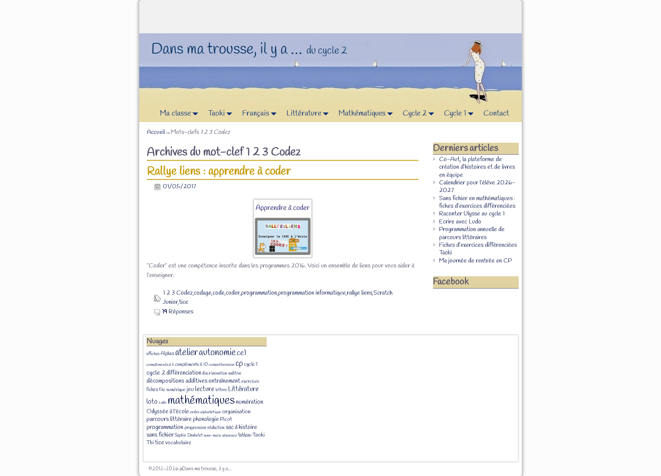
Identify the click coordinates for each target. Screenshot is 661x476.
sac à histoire (241, 427)
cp (239, 363)
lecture (204, 389)
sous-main (212, 435)
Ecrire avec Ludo (460, 222)
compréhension (221, 364)
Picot (226, 419)
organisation (236, 412)
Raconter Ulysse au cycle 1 (472, 214)
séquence (229, 435)
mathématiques (201, 400)
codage (203, 293)
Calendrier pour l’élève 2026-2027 (477, 186)
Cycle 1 (455, 113)
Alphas (167, 353)
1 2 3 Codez (178, 293)
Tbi (150, 443)
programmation (259, 293)
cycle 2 (156, 372)
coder (233, 293)
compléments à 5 (160, 364)
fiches (152, 389)
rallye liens (359, 293)
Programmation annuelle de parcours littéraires (472, 233)
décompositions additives (177, 381)
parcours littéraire (169, 419)
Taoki (216, 113)
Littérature (304, 113)
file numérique (172, 390)
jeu (190, 389)
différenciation (183, 373)
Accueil (156, 132)
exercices (250, 381)
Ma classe (175, 113)
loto (152, 401)
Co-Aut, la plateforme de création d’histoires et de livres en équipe (477, 167)
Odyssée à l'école (168, 412)
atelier (186, 353)
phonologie (206, 419)
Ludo (162, 402)
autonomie (217, 353)
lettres (221, 390)
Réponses (177, 312)
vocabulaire (178, 443)
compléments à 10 (191, 365)
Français (255, 113)
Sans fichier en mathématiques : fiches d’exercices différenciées (477, 202)
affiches (153, 354)
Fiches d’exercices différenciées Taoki (478, 249)
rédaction (216, 428)
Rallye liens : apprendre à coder (219, 171)
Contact (496, 113)
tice (183, 302)
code (219, 293)
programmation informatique (312, 293)
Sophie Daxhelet (189, 435)
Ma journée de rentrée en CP (475, 261)
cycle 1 (250, 364)
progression (195, 428)
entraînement (224, 381)
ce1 (241, 353)
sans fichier (160, 435)
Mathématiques (362, 113)
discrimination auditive (221, 373)
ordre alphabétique (205, 412)
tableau (244, 435)
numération (249, 402)
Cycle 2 (415, 113)
